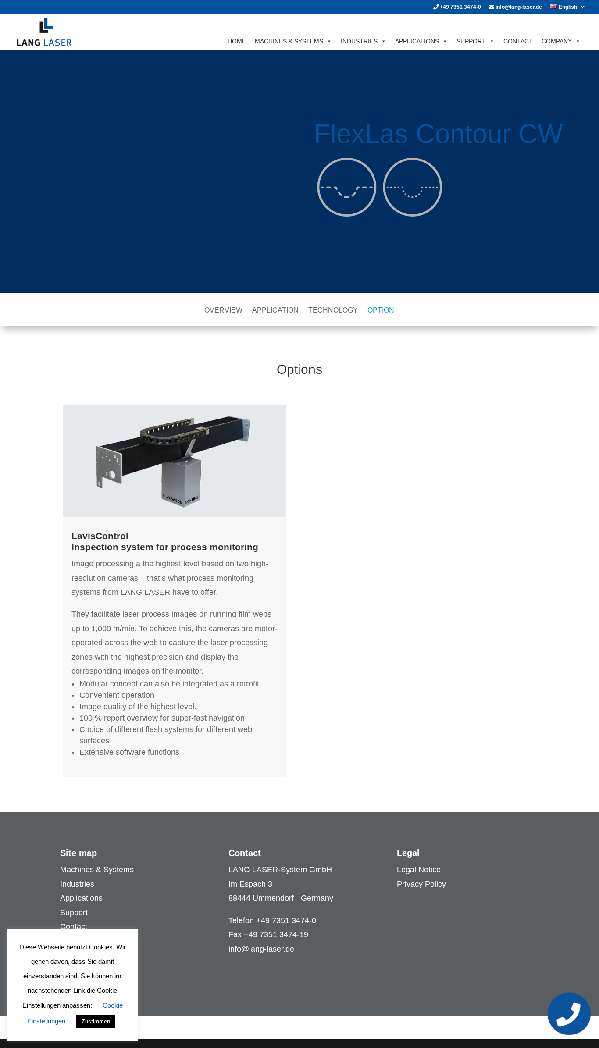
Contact (73, 926)
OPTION (380, 310)
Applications (81, 898)
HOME (237, 41)
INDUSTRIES (359, 41)
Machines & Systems (97, 869)
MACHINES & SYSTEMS (289, 41)
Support (74, 912)
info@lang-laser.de (518, 7)
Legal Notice (419, 869)
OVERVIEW (223, 310)
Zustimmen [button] (96, 1021)
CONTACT (518, 41)
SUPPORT (471, 41)
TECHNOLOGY (333, 310)
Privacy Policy (421, 884)
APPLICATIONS (417, 41)
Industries (77, 884)
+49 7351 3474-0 (460, 7)
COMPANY (557, 41)
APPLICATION (275, 310)
